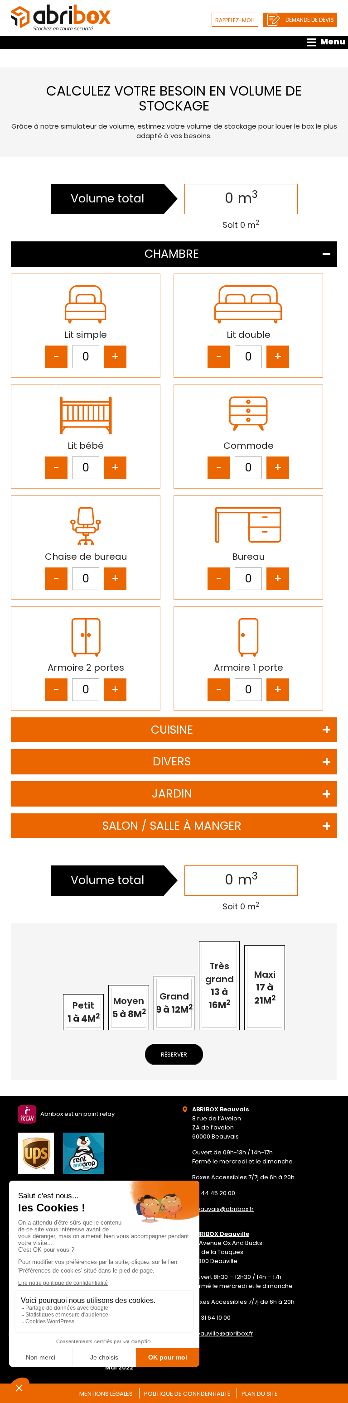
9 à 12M (174, 1003)
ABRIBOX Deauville (220, 1234)
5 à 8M (129, 1007)
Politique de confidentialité (187, 1393)
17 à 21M (265, 987)
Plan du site (260, 1393)
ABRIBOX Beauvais (220, 1109)
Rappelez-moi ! (235, 20)
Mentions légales (106, 1393)
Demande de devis (309, 20)
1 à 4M (84, 1012)
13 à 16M (219, 985)
